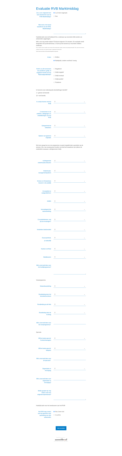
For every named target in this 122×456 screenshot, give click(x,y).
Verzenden (61, 428)
